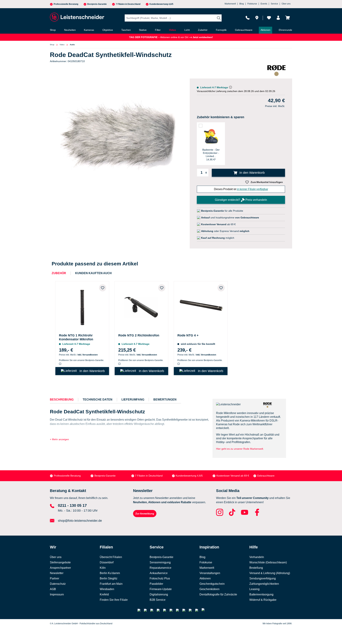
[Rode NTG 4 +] (200, 306)
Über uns (286, 3)
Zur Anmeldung (144, 513)
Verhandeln (256, 557)
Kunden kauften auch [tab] (93, 273)
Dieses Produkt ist (241, 189)
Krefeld (104, 594)
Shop (52, 45)
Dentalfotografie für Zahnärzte (218, 594)
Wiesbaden (107, 589)
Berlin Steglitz (108, 578)
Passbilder (156, 583)
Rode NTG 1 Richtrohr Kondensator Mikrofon (76, 337)
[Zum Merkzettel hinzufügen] (102, 287)
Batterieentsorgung (261, 594)
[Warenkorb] (287, 17)
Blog (241, 3)
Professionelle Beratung (66, 4)
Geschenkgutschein (212, 583)
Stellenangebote (60, 562)
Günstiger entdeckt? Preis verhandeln (241, 199)
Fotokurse (252, 3)
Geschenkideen (209, 589)
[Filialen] (256, 17)
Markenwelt (230, 3)
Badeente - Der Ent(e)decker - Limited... (211, 153)
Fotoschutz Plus (160, 578)
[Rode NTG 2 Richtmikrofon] (141, 306)
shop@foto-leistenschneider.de (80, 520)
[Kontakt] (247, 17)
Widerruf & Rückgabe (262, 599)
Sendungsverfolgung (262, 578)
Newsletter (56, 573)
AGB (53, 589)
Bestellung (256, 567)
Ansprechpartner (60, 567)
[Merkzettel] (269, 17)
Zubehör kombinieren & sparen (220, 117)
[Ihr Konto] (278, 17)
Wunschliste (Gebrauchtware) (268, 562)
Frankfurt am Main (111, 583)
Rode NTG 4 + (188, 335)
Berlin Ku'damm (110, 573)
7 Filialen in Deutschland (128, 4)
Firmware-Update (161, 589)
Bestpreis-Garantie (97, 4)
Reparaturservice (160, 567)
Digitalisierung (159, 594)
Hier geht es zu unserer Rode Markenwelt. (240, 448)
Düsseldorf (106, 562)
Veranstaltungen (210, 573)
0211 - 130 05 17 (72, 505)
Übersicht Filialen (111, 557)
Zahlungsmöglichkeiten (264, 583)
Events (264, 3)
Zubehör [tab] (59, 273)
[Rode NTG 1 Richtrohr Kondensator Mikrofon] (82, 306)
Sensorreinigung (160, 562)
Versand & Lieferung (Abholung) (269, 573)
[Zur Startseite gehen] (76, 17)
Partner (54, 578)
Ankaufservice (159, 573)
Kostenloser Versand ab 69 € (232, 475)
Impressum (57, 594)
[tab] (62, 399)
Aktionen (205, 578)
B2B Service (157, 599)
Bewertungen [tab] (165, 399)
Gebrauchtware (265, 475)
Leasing (254, 589)
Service (274, 3)
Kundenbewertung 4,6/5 (161, 4)
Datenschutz (58, 583)
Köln (103, 567)
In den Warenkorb (252, 172)
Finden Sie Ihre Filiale (114, 599)
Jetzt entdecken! (202, 37)
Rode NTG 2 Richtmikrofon (138, 335)
